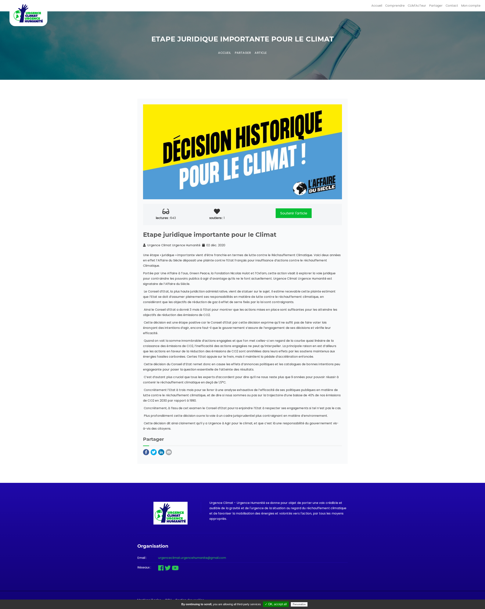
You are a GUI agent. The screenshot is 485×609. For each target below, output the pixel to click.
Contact (452, 5)
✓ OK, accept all (276, 604)
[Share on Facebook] (146, 452)
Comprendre (395, 5)
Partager (436, 5)
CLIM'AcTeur (417, 5)
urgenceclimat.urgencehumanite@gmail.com (192, 558)
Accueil (376, 5)
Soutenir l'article (293, 213)
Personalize (299, 604)
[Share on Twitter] (154, 452)
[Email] (169, 452)
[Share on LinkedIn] (161, 452)
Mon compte (470, 5)
